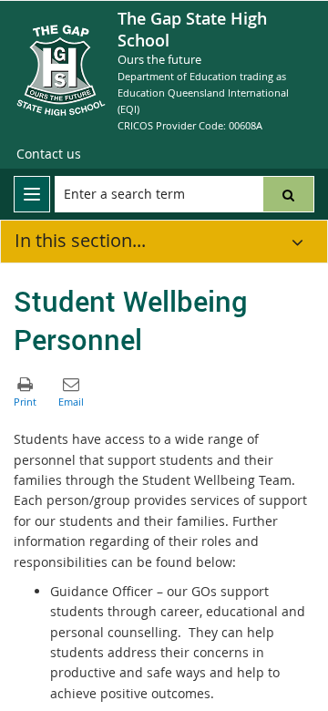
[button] (288, 194)
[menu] (32, 194)
